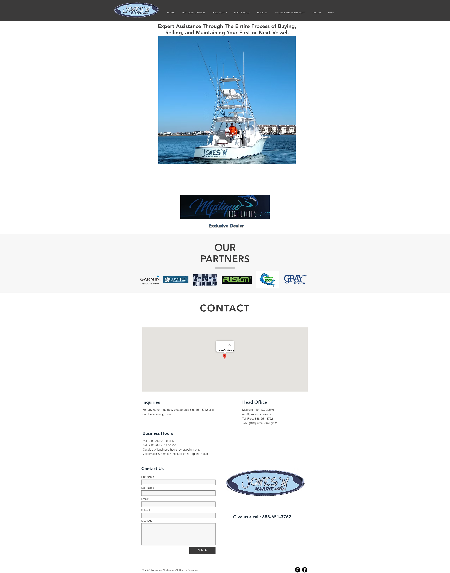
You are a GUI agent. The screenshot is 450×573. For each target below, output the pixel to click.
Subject (145, 510)
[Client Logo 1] (150, 280)
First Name (147, 477)
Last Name (147, 487)
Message (146, 520)
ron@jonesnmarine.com (257, 414)
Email (144, 498)
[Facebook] (304, 569)
